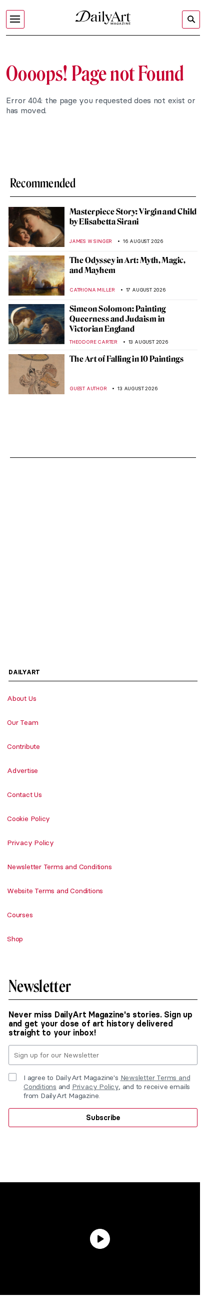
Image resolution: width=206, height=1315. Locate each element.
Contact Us (24, 794)
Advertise (22, 770)
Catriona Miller (92, 290)
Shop (15, 938)
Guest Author (88, 388)
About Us (21, 698)
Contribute (23, 746)
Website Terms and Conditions (55, 890)
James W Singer (91, 241)
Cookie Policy (28, 818)
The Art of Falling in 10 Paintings (127, 359)
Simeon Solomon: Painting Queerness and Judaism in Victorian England (118, 319)
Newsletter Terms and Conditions (59, 866)
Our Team (22, 722)
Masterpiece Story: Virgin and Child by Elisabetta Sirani (133, 216)
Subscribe (103, 1117)
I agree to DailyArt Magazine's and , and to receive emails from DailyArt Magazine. (107, 1086)
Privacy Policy (30, 842)
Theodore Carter (94, 342)
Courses (20, 914)
